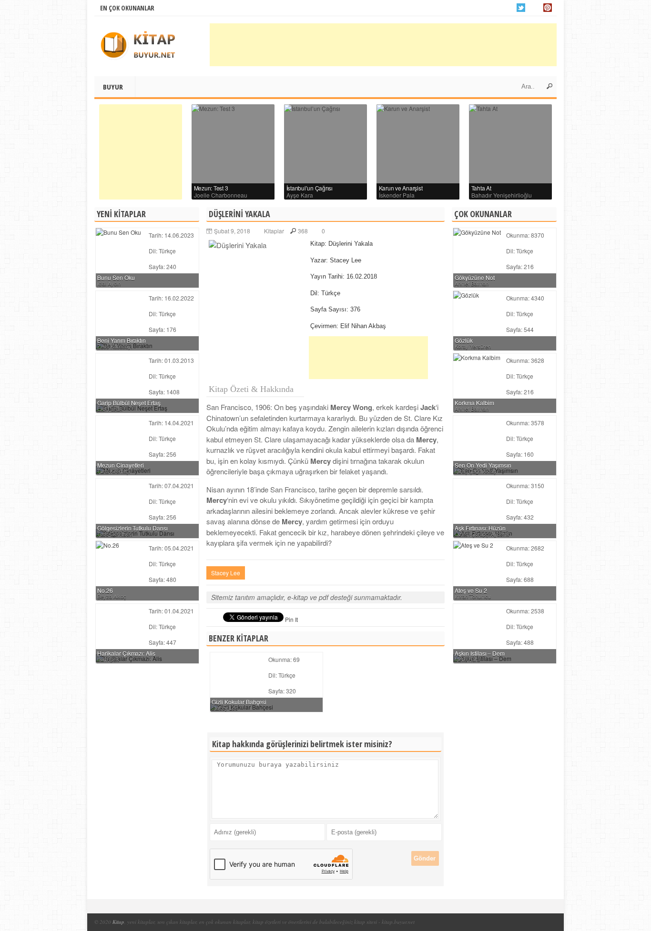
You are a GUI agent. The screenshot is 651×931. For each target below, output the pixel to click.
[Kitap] (142, 46)
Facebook (534, 7)
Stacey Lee (225, 573)
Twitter (521, 7)
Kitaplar (274, 231)
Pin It (291, 619)
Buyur (113, 86)
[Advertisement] (383, 44)
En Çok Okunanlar (127, 7)
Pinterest (547, 7)
